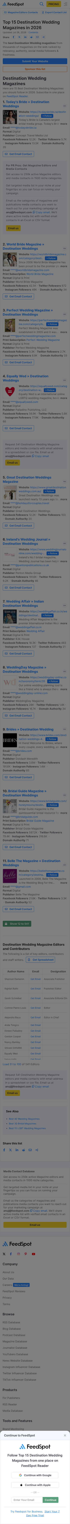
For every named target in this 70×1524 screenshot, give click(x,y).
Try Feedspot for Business (26, 1511)
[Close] (65, 1435)
